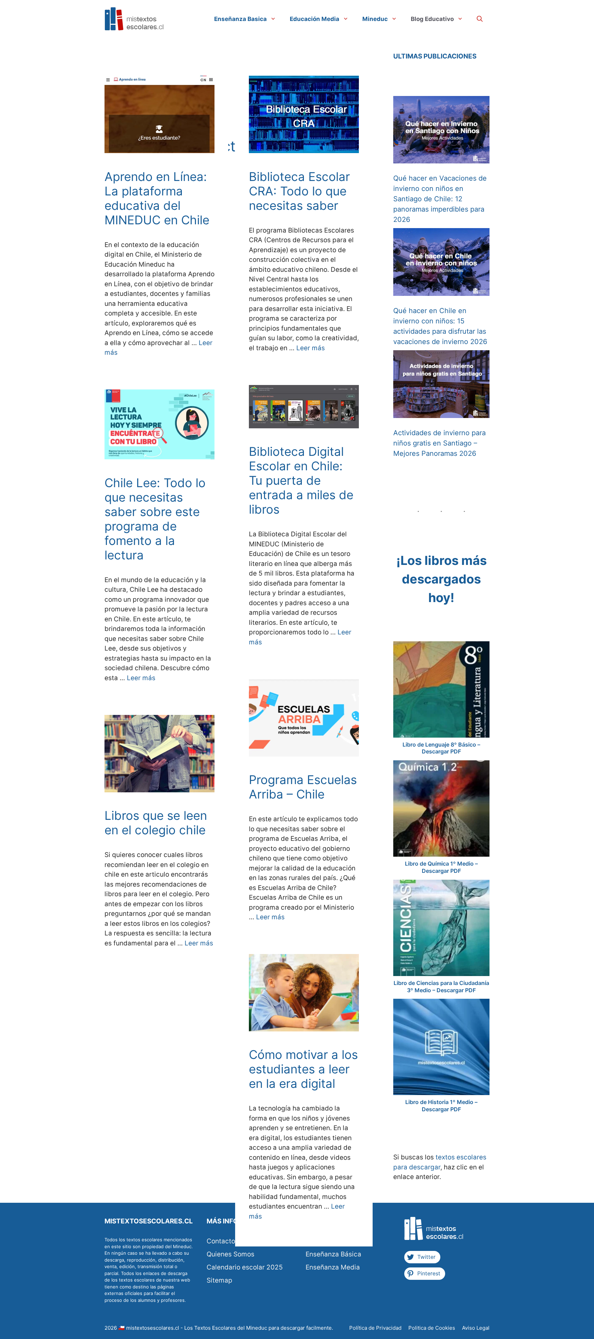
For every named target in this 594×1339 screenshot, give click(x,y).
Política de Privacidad (375, 1328)
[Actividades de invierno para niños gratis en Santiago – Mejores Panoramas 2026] (441, 385)
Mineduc (375, 18)
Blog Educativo (432, 18)
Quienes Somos (230, 1254)
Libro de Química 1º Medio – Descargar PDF (441, 867)
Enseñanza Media (333, 1267)
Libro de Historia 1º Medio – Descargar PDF (441, 1106)
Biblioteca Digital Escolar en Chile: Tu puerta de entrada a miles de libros (301, 480)
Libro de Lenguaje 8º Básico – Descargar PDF (441, 748)
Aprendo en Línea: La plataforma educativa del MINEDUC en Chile (156, 198)
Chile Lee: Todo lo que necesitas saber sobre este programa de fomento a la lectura (155, 518)
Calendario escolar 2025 (245, 1267)
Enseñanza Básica (333, 1254)
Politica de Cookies (431, 1328)
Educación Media (314, 18)
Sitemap (219, 1280)
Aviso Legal (476, 1328)
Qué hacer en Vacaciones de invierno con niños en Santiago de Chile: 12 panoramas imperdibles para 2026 (440, 199)
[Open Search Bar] (480, 19)
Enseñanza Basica (240, 18)
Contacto (221, 1241)
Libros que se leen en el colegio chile (155, 822)
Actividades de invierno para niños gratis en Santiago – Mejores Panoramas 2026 (439, 443)
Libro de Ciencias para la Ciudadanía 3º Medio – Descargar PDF (441, 986)
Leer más (310, 348)
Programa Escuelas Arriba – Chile (303, 786)
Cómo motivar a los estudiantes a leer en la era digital (303, 1069)
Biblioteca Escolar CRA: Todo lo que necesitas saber (299, 191)
